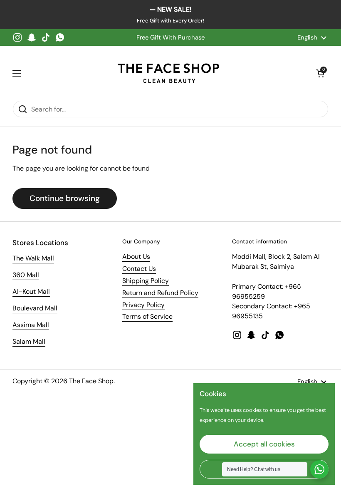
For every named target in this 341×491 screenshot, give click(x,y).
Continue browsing (65, 198)
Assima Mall (30, 324)
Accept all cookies (264, 444)
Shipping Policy (145, 280)
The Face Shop (91, 381)
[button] (320, 73)
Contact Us (139, 268)
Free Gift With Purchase (170, 37)
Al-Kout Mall (31, 291)
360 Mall (25, 274)
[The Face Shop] (168, 73)
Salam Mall (28, 341)
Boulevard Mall (34, 308)
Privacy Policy (143, 304)
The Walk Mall (33, 258)
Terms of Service (147, 316)
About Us (136, 256)
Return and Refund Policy (160, 292)
